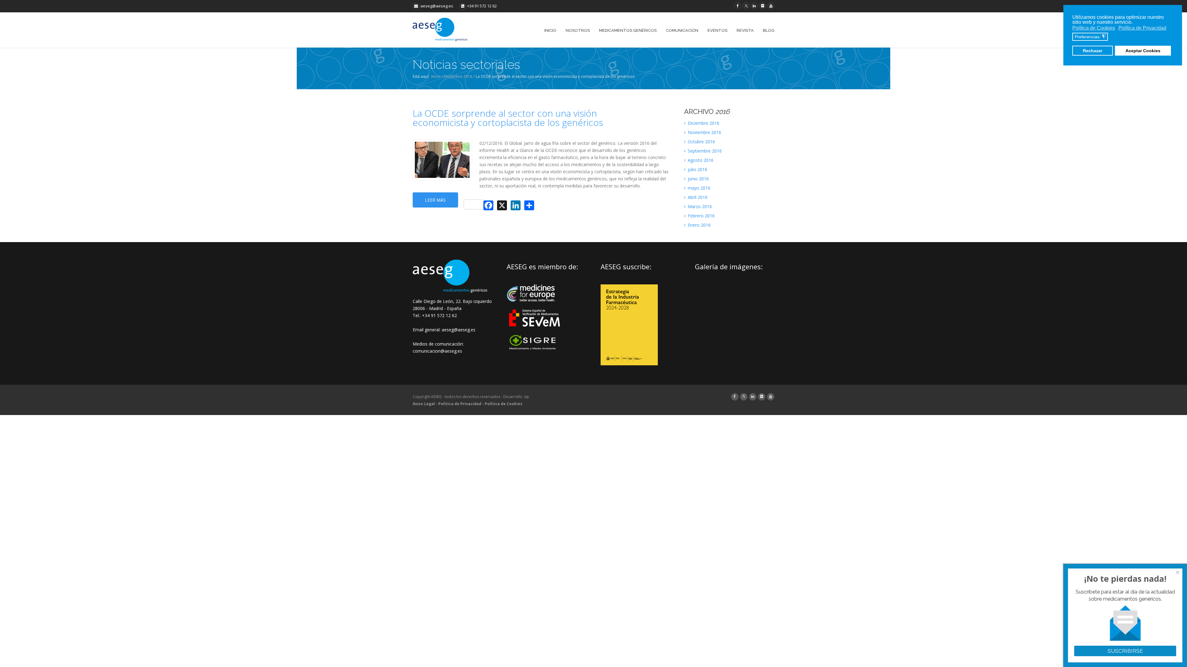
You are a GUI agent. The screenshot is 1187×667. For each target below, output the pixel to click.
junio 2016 (698, 179)
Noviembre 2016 (704, 132)
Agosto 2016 (700, 160)
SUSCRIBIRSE (1125, 651)
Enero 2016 (699, 225)
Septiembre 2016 (704, 151)
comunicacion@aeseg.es (437, 351)
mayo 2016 (698, 188)
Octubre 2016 (701, 142)
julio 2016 (697, 169)
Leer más (435, 200)
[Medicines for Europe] (535, 306)
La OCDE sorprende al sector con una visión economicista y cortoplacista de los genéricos (508, 118)
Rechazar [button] (1092, 50)
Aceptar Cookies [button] (1142, 50)
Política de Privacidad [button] (1142, 28)
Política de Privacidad (459, 403)
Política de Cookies (503, 403)
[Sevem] (535, 331)
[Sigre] (535, 349)
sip (526, 396)
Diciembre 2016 (458, 76)
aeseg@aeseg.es (436, 6)
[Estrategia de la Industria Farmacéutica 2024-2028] (629, 364)
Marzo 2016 (699, 206)
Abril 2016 (697, 197)
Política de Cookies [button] (1093, 28)
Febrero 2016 (701, 216)
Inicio (435, 76)
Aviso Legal (424, 403)
